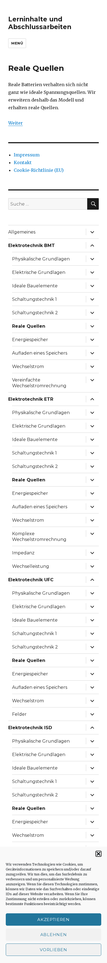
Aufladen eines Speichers (39, 353)
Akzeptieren (53, 919)
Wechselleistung (30, 566)
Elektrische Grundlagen (38, 272)
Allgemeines (21, 232)
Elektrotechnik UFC (31, 579)
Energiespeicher (30, 339)
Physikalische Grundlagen (41, 259)
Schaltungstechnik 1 (34, 299)
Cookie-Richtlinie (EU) (39, 170)
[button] (98, 854)
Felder (19, 714)
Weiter (15, 123)
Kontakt (23, 162)
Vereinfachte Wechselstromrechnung (39, 382)
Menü (17, 43)
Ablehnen (53, 934)
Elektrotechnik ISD (30, 727)
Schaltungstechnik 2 (35, 312)
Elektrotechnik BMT (31, 245)
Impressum (27, 155)
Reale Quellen (28, 326)
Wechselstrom (28, 366)
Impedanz (23, 552)
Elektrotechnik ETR (30, 399)
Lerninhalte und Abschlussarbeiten (39, 23)
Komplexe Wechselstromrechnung (39, 536)
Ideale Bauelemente (35, 285)
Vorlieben (53, 949)
